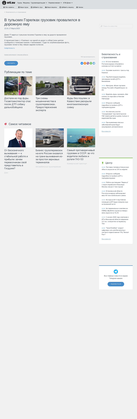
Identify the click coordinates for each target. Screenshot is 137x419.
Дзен (6, 173)
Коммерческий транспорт (77, 164)
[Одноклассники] (85, 63)
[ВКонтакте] (82, 63)
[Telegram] (94, 63)
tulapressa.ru (9, 48)
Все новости (106, 131)
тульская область (22, 54)
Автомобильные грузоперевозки (48, 167)
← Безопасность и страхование (15, 12)
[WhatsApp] (91, 63)
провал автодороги (10, 54)
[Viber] (88, 63)
